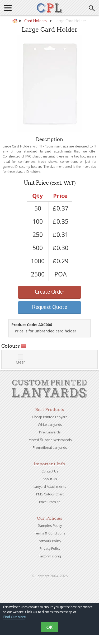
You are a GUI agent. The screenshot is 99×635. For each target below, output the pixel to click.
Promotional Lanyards (50, 447)
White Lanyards (50, 424)
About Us (50, 479)
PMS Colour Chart (50, 494)
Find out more (14, 617)
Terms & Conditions (49, 533)
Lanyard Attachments (50, 486)
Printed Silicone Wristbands (50, 440)
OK (49, 627)
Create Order (49, 291)
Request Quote (49, 307)
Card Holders (35, 20)
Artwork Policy (50, 541)
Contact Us (49, 471)
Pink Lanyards (50, 432)
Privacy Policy (50, 548)
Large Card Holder (70, 20)
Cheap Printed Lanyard (50, 417)
